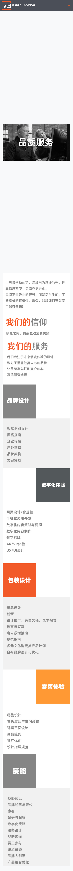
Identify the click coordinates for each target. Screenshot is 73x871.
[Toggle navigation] (68, 5)
